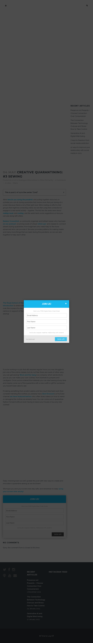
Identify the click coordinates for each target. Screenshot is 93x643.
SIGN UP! (61, 339)
